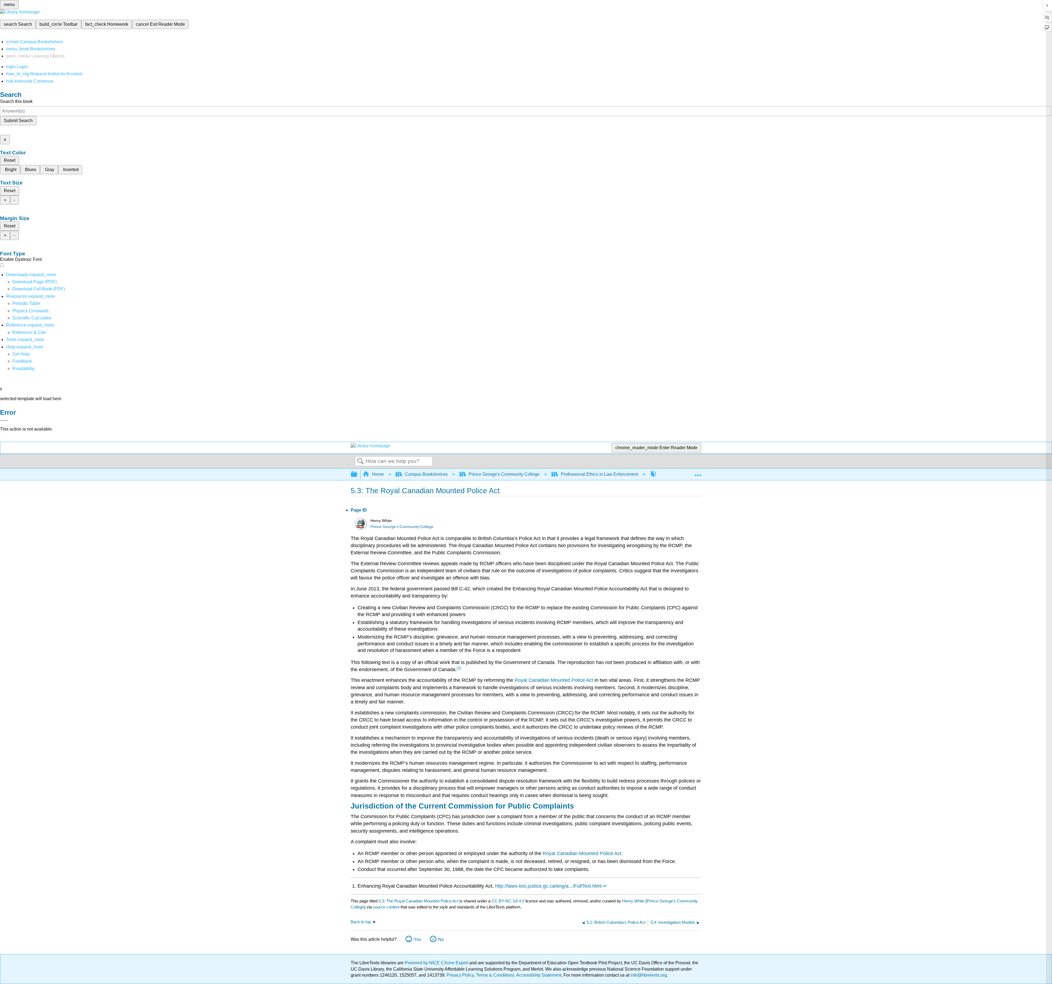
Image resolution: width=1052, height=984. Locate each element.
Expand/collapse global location (698, 473)
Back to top (361, 921)
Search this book (16, 101)
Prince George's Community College (504, 474)
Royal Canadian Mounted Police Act (553, 680)
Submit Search (18, 120)
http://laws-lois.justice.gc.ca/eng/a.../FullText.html (548, 886)
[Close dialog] (4, 420)
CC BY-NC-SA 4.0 (507, 901)
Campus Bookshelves (426, 474)
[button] (22, 361)
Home (378, 474)
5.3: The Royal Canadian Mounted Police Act (418, 901)
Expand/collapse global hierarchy (357, 474)
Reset (9, 160)
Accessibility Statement (538, 975)
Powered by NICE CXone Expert (437, 962)
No (441, 939)
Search (360, 461)
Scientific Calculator (31, 318)
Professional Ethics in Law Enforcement (599, 474)
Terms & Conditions (495, 975)
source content (386, 907)
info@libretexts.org (648, 975)
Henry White (633, 901)
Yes (417, 939)
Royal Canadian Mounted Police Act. (583, 853)
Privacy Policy (460, 975)
